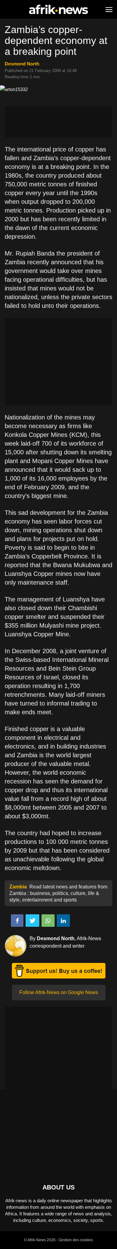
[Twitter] (32, 920)
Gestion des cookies (76, 1240)
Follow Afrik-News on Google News (58, 992)
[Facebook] (17, 920)
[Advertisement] (58, 121)
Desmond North (22, 63)
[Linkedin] (63, 920)
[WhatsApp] (48, 920)
